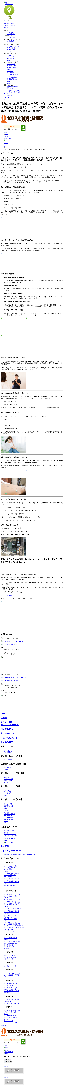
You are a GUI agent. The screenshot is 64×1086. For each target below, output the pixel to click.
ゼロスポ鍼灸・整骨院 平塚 (12, 924)
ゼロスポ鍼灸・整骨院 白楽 (12, 899)
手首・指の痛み (12, 48)
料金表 (6, 27)
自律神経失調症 (12, 65)
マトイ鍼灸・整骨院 (10, 915)
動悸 (8, 69)
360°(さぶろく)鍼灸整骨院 (11, 955)
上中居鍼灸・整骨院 (10, 966)
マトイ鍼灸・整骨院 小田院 (12, 910)
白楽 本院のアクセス (10, 25)
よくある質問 (8, 95)
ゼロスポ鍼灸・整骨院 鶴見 (12, 903)
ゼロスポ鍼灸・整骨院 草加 (12, 941)
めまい (9, 81)
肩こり (9, 51)
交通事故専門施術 (12, 87)
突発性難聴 (10, 41)
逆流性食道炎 (11, 76)
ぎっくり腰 (10, 57)
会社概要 (6, 97)
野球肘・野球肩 (12, 50)
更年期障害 (10, 72)
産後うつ (10, 71)
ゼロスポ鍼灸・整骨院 (10, 866)
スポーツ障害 (11, 37)
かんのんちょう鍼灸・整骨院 (12, 908)
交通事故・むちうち (13, 90)
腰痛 (8, 60)
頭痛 (8, 83)
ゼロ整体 (10, 32)
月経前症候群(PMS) (13, 74)
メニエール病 (11, 64)
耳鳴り (9, 42)
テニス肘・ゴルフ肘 (13, 46)
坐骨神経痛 (10, 58)
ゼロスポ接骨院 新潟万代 (11, 1003)
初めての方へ (7, 729)
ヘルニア (10, 55)
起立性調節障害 (12, 78)
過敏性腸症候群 (12, 79)
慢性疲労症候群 (12, 67)
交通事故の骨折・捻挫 (14, 92)
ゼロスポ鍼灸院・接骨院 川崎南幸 (14, 927)
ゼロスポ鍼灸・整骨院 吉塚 (12, 1015)
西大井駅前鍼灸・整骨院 (11, 873)
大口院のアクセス (9, 24)
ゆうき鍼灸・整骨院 (10, 901)
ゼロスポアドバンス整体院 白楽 (13, 925)
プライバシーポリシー (10, 99)
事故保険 (10, 88)
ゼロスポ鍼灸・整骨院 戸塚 (12, 894)
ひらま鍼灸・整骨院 (10, 922)
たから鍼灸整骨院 (9, 868)
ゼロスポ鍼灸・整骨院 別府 (12, 1010)
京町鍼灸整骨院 (8, 917)
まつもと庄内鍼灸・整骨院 (12, 973)
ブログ (6, 94)
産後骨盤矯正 (11, 34)
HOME (6, 143)
